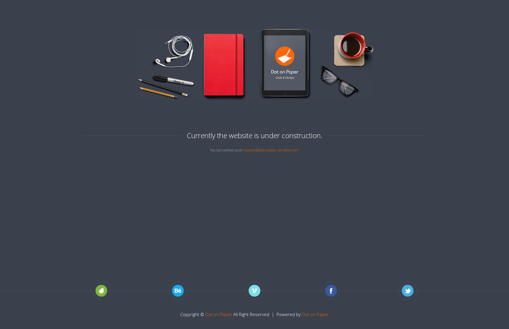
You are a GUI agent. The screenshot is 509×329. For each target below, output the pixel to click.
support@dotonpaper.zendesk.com (271, 150)
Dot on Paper (218, 314)
